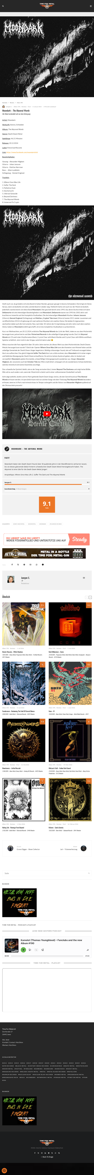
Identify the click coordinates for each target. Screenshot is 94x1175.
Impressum (51, 1148)
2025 (78, 1063)
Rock (23, 1077)
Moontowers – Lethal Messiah (11, 768)
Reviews (24, 106)
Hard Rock (60, 1068)
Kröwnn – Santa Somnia (56, 827)
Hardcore (49, 1068)
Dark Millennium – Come (56, 652)
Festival (18, 1068)
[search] (89, 873)
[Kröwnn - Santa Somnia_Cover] (70, 799)
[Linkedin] (45, 1153)
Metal (43, 1071)
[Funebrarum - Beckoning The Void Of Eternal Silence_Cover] (23, 683)
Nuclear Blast (25, 1074)
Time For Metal (74, 1077)
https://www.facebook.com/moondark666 (22, 152)
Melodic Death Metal (29, 1071)
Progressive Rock (10, 1077)
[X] (38, 1153)
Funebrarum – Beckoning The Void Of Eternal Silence (18, 711)
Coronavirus (56, 1066)
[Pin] (24, 564)
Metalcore (72, 1071)
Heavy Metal (72, 1068)
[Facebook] (34, 1153)
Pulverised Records (56, 524)
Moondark (43, 524)
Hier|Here (19, 1042)
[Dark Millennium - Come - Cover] (70, 624)
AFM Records (8, 1066)
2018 (35, 1063)
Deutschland (82, 1066)
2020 (47, 1063)
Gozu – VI (52, 711)
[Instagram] (42, 1153)
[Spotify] (48, 1153)
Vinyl (29, 106)
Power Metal (60, 1074)
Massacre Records (11, 1071)
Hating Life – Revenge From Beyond (13, 827)
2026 (84, 1063)
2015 (17, 1063)
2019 (41, 1063)
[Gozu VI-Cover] (70, 683)
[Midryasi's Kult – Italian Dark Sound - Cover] (70, 740)
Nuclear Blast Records (43, 1074)
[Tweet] (18, 564)
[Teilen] (12, 564)
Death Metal (69, 1066)
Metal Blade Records (57, 1071)
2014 (11, 1063)
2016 (23, 1063)
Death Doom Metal (19, 524)
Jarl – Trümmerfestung (68, 848)
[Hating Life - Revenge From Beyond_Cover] (23, 799)
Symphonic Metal (45, 1077)
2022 (60, 1063)
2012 (5, 1063)
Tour (85, 1077)
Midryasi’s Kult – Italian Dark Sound (60, 768)
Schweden (31, 1077)
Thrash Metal (60, 1077)
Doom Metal (32, 524)
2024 (72, 1063)
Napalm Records (10, 1074)
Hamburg (39, 1068)
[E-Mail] (30, 564)
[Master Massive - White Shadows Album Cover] (23, 624)
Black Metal (21, 1066)
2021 (53, 1063)
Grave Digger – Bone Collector (28, 848)
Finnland (29, 1068)
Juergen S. (9, 106)
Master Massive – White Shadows (12, 652)
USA (4, 1080)
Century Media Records (39, 1066)
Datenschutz (59, 1148)
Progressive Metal (76, 1074)
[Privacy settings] (4, 1170)
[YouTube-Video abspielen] (47, 414)
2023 (66, 1063)
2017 (29, 1063)
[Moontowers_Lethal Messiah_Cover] (23, 740)
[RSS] (52, 1153)
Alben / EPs (17, 106)
